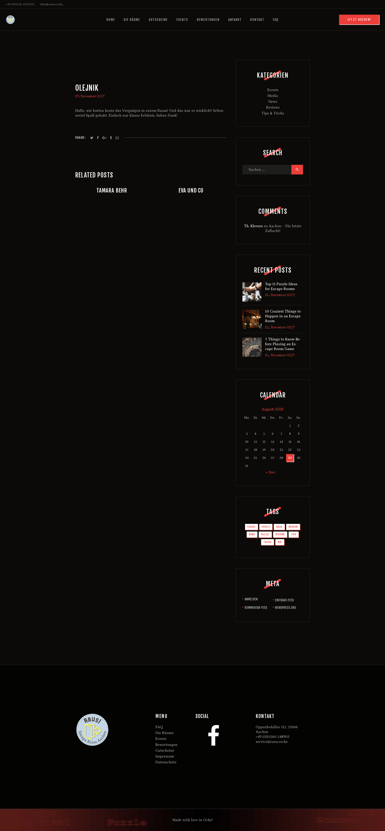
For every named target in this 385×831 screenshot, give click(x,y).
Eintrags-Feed (284, 600)
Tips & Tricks (272, 113)
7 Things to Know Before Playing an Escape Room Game (283, 344)
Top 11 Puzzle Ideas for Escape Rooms (281, 286)
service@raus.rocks (272, 742)
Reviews (273, 107)
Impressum (164, 756)
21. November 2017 (280, 295)
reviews (280, 534)
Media (272, 96)
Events (272, 90)
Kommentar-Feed (256, 608)
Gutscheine (164, 751)
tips (293, 534)
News (272, 102)
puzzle (265, 534)
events (266, 526)
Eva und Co (191, 190)
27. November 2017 (89, 96)
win (280, 542)
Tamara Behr (111, 190)
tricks (267, 542)
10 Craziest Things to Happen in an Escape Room (283, 316)
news (252, 534)
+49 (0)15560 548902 (272, 737)
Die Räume (164, 733)
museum (293, 526)
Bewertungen (166, 745)
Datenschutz (165, 762)
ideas (279, 526)
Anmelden (251, 599)
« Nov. (271, 472)
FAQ (159, 727)
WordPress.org (285, 608)
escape (251, 526)
